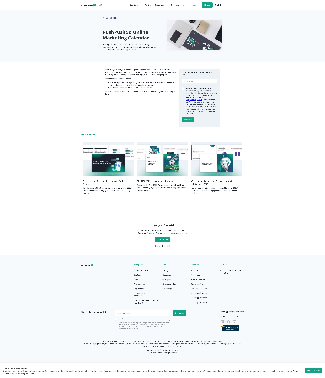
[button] (135, 5)
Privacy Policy (190, 111)
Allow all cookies (313, 371)
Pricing (148, 5)
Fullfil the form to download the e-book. (197, 73)
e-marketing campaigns (159, 91)
